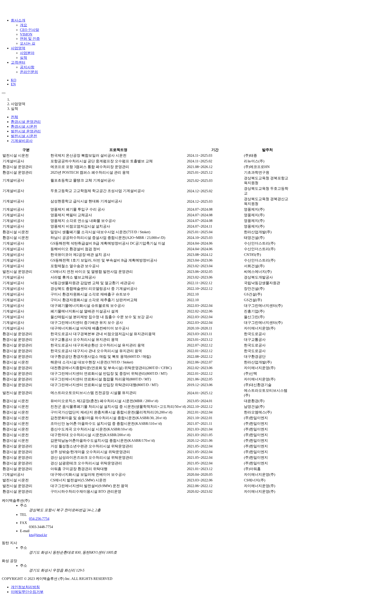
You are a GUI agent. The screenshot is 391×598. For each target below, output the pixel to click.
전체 (14, 117)
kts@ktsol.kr (38, 535)
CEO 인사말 (29, 30)
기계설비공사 (22, 141)
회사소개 (18, 20)
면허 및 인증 (30, 39)
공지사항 (27, 67)
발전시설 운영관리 (26, 131)
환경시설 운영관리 (26, 122)
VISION (26, 34)
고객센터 (18, 62)
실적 (23, 58)
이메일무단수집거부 (27, 592)
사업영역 (18, 48)
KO (13, 80)
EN (13, 84)
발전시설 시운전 (24, 136)
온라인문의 (29, 72)
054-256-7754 (39, 519)
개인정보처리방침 (25, 587)
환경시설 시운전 (24, 126)
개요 (23, 25)
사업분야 (27, 53)
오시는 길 (27, 43)
